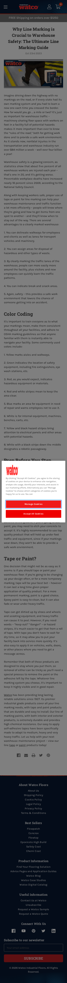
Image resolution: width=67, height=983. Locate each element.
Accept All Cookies (33, 514)
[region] (33, 491)
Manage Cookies (34, 504)
